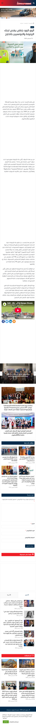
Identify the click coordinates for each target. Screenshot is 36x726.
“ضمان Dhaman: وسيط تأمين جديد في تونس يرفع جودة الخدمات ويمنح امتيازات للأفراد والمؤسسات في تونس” (27, 480)
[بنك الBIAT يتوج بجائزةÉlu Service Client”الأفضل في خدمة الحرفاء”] (27, 450)
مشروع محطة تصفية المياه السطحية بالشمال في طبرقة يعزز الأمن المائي (9, 671)
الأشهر (27, 595)
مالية (21, 23)
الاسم (33, 523)
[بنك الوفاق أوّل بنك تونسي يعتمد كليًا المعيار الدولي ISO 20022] (9, 450)
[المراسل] (24, 3)
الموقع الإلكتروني (30, 537)
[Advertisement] (18, 83)
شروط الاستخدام (23, 716)
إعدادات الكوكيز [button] (14, 721)
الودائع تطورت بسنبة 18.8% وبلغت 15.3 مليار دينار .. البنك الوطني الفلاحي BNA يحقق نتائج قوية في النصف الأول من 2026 (9, 695)
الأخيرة (9, 595)
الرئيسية (31, 23)
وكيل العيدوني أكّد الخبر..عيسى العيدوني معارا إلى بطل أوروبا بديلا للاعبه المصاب (13, 633)
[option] (18, 373)
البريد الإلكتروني (30, 530)
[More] (14, 321)
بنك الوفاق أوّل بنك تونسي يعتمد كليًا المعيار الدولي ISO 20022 (9, 458)
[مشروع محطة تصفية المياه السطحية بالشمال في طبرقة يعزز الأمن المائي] (9, 663)
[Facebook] (3, 321)
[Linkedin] (10, 321)
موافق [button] (6, 721)
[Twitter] (6, 321)
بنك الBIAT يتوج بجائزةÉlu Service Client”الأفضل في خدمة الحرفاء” (27, 458)
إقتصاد (26, 23)
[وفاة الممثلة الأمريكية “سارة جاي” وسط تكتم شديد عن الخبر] (29, 614)
